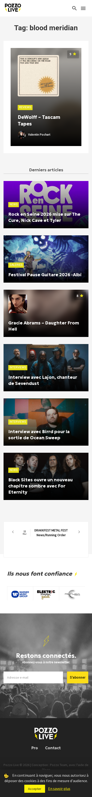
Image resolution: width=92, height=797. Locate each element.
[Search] (75, 8)
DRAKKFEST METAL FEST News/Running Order (45, 532)
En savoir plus (59, 788)
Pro (34, 747)
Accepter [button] (34, 789)
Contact (53, 747)
